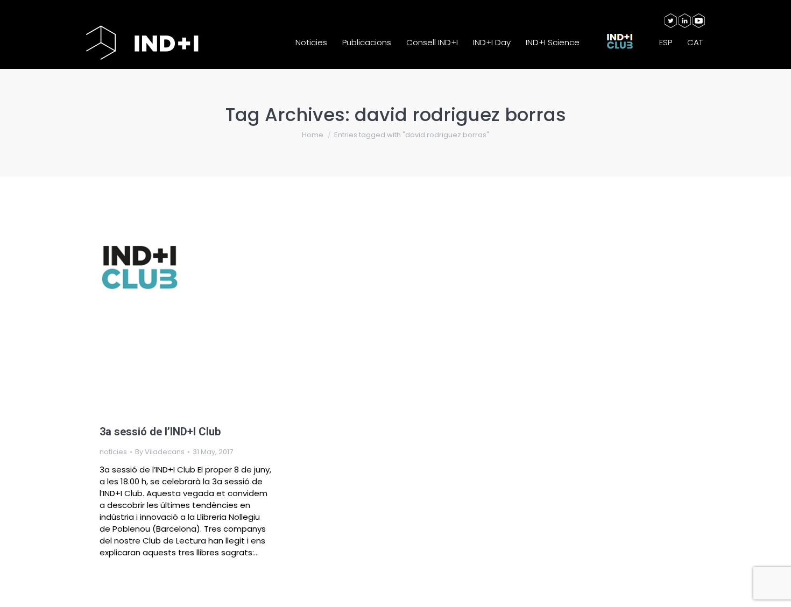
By (160, 452)
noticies (113, 452)
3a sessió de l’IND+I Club (160, 431)
